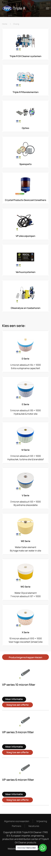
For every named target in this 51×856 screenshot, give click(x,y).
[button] (47, 8)
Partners (16, 826)
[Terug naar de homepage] (14, 8)
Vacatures (33, 826)
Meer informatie (14, 699)
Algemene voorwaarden (16, 821)
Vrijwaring (41, 821)
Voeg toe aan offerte (17, 704)
